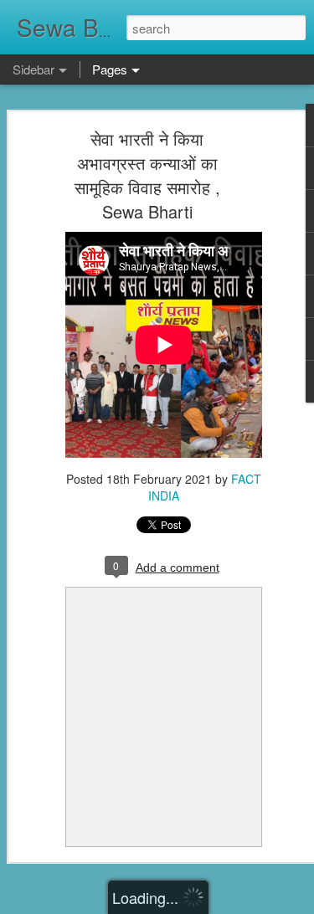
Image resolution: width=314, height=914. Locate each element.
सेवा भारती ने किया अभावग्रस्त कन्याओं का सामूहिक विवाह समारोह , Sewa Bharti (147, 174)
